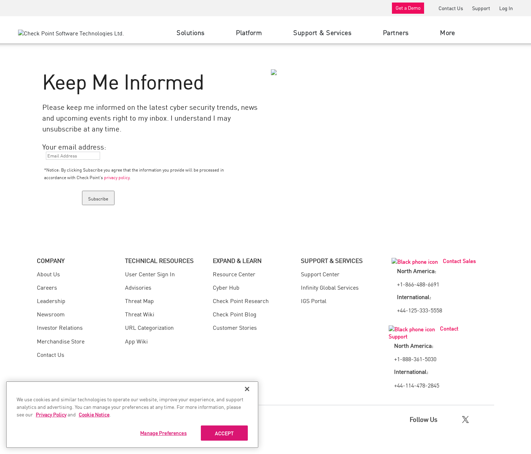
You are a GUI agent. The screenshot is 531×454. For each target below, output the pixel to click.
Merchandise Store (61, 341)
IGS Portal (314, 300)
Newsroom (51, 314)
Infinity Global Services (330, 287)
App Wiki (136, 341)
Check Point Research (241, 300)
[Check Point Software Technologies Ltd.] (71, 32)
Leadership (51, 300)
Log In (506, 8)
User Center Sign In (150, 273)
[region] (132, 414)
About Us (48, 273)
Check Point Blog (234, 314)
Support (481, 8)
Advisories (138, 287)
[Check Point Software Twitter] (465, 418)
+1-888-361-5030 (415, 358)
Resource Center (234, 273)
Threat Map (139, 300)
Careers (47, 287)
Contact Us (451, 8)
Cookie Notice (94, 414)
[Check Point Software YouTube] (493, 418)
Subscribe (98, 198)
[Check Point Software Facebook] (450, 418)
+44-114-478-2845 (416, 385)
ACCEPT (224, 433)
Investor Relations (60, 327)
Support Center (320, 273)
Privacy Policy (51, 414)
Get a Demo (408, 7)
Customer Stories (235, 327)
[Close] (247, 389)
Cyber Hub (226, 287)
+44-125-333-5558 (419, 310)
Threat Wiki (139, 314)
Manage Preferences (163, 432)
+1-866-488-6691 (418, 284)
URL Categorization (149, 327)
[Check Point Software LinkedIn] (481, 418)
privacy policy (116, 177)
